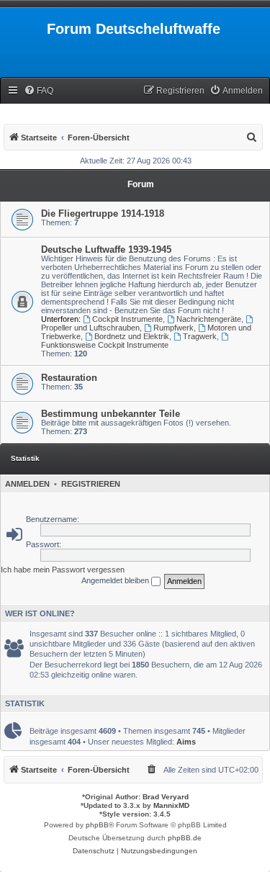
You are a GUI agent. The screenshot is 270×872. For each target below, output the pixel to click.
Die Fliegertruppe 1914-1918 (102, 213)
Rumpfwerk (173, 327)
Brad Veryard (166, 797)
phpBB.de (185, 838)
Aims (186, 741)
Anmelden (27, 484)
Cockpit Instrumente (127, 319)
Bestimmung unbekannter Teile (110, 413)
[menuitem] (38, 91)
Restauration (69, 377)
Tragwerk (200, 336)
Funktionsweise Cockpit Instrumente (104, 345)
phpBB (97, 825)
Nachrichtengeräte (208, 319)
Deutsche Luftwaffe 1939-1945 (106, 249)
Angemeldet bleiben (116, 580)
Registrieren (90, 484)
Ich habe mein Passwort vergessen (63, 569)
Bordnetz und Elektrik (131, 336)
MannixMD (171, 805)
